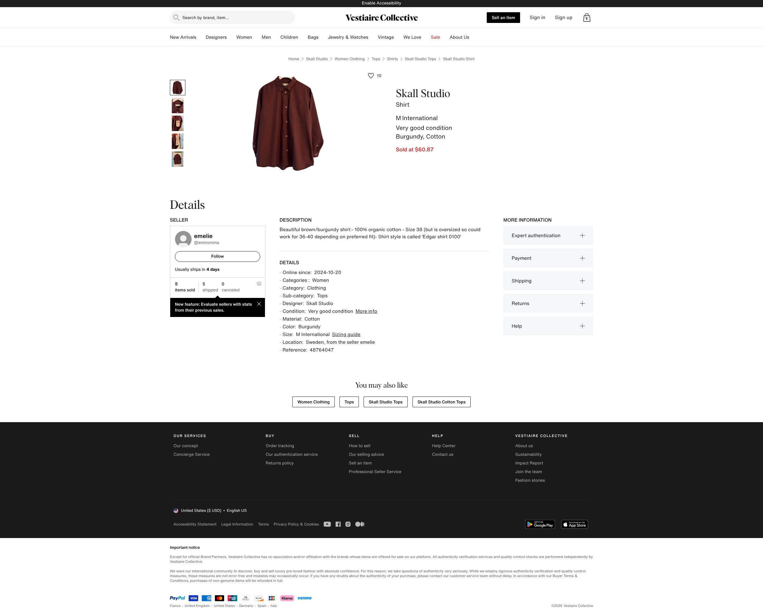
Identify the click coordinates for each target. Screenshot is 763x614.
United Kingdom (197, 606)
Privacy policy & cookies (296, 524)
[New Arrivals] (200, 37)
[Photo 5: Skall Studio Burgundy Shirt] (177, 159)
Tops (376, 59)
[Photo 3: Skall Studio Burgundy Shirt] (177, 123)
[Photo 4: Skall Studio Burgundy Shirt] (177, 141)
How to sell (359, 446)
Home (294, 59)
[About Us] (474, 37)
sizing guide (346, 334)
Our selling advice (366, 454)
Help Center (444, 446)
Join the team (528, 472)
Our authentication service (292, 454)
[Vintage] (398, 37)
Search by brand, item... (205, 17)
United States (224, 606)
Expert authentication (536, 235)
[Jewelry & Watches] (372, 37)
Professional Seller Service (375, 472)
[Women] (257, 37)
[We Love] (426, 37)
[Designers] (231, 37)
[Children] (302, 37)
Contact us (443, 454)
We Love (412, 37)
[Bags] (323, 37)
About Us (459, 37)
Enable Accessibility (381, 3)
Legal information (237, 524)
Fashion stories (530, 480)
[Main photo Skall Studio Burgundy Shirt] (177, 87)
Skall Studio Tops (420, 59)
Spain (262, 606)
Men (266, 37)
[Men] (275, 37)
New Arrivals (183, 37)
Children (289, 37)
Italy (274, 606)
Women (244, 37)
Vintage (386, 37)
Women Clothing (350, 59)
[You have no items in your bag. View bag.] (587, 17)
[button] (587, 17)
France (175, 606)
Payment (521, 258)
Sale (435, 37)
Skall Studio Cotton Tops (442, 402)
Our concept (185, 446)
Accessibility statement (194, 524)
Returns (520, 303)
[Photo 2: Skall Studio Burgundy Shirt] (177, 105)
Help (517, 325)
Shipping (522, 280)
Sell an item (503, 17)
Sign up (564, 17)
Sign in (537, 17)
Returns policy (280, 463)
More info (366, 311)
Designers (216, 37)
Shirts (392, 59)
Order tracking (280, 446)
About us (524, 446)
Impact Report (529, 463)
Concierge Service (191, 454)
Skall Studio (317, 59)
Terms (263, 524)
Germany (246, 606)
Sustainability (528, 454)
